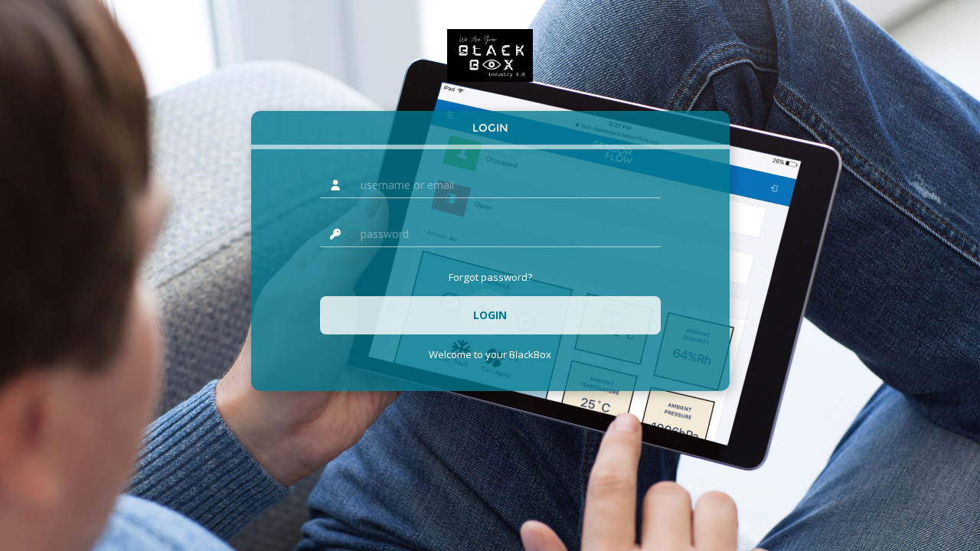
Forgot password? (490, 277)
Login (490, 128)
